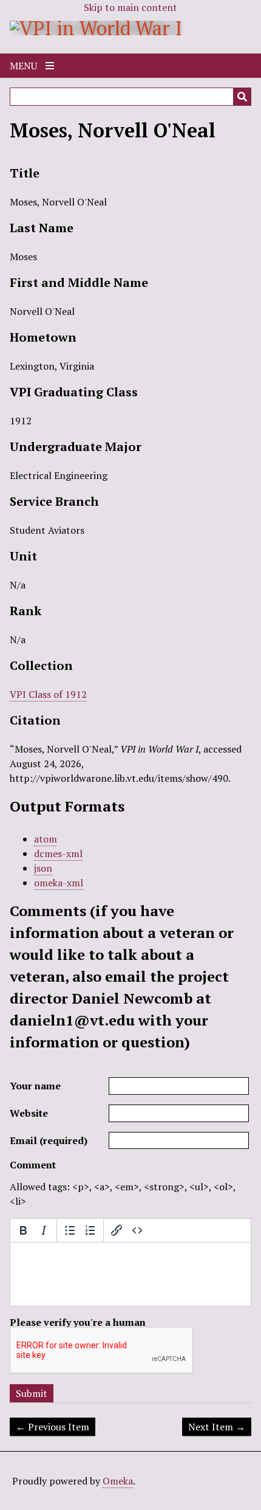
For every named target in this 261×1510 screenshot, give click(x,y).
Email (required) (48, 1140)
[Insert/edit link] (116, 1230)
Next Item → (216, 1426)
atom (45, 839)
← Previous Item (52, 1426)
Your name (35, 1086)
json (43, 868)
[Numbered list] (90, 1230)
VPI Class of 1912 (48, 694)
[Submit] (242, 97)
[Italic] (43, 1230)
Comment (33, 1165)
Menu (24, 65)
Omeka (118, 1481)
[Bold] (23, 1230)
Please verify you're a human (78, 1322)
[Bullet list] (69, 1230)
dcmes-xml (58, 853)
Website (29, 1113)
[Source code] (137, 1230)
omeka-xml (58, 882)
